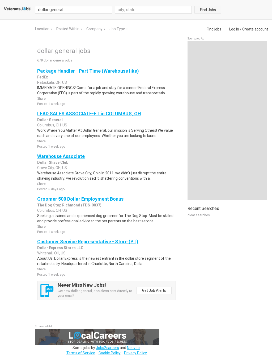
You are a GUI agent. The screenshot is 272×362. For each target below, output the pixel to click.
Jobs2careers (107, 348)
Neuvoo (133, 348)
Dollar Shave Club (52, 162)
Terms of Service (80, 353)
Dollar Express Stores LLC (60, 248)
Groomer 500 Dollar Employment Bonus (80, 199)
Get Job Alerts (154, 290)
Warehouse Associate (61, 156)
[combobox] (153, 10)
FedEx (42, 77)
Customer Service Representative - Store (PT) (87, 241)
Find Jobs (208, 10)
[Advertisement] (227, 120)
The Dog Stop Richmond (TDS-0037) (69, 205)
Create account (255, 29)
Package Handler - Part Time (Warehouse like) (88, 71)
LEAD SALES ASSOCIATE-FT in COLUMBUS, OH (89, 113)
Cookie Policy (110, 353)
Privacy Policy (135, 353)
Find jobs (214, 29)
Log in (234, 29)
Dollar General (50, 120)
